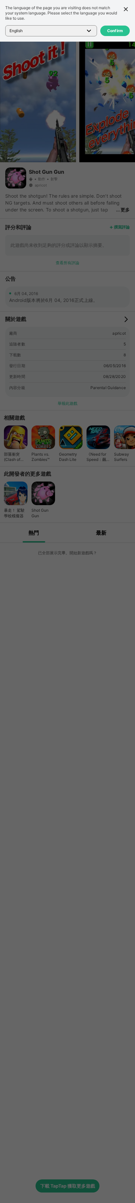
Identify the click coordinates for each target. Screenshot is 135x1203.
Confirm (115, 30)
